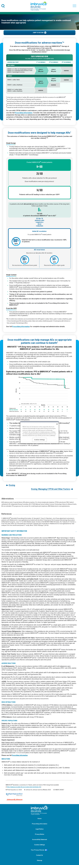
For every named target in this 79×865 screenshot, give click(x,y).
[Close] (57, 424)
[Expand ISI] (76, 531)
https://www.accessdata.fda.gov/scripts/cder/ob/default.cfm (24, 787)
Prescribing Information (20, 755)
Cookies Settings (39, 845)
